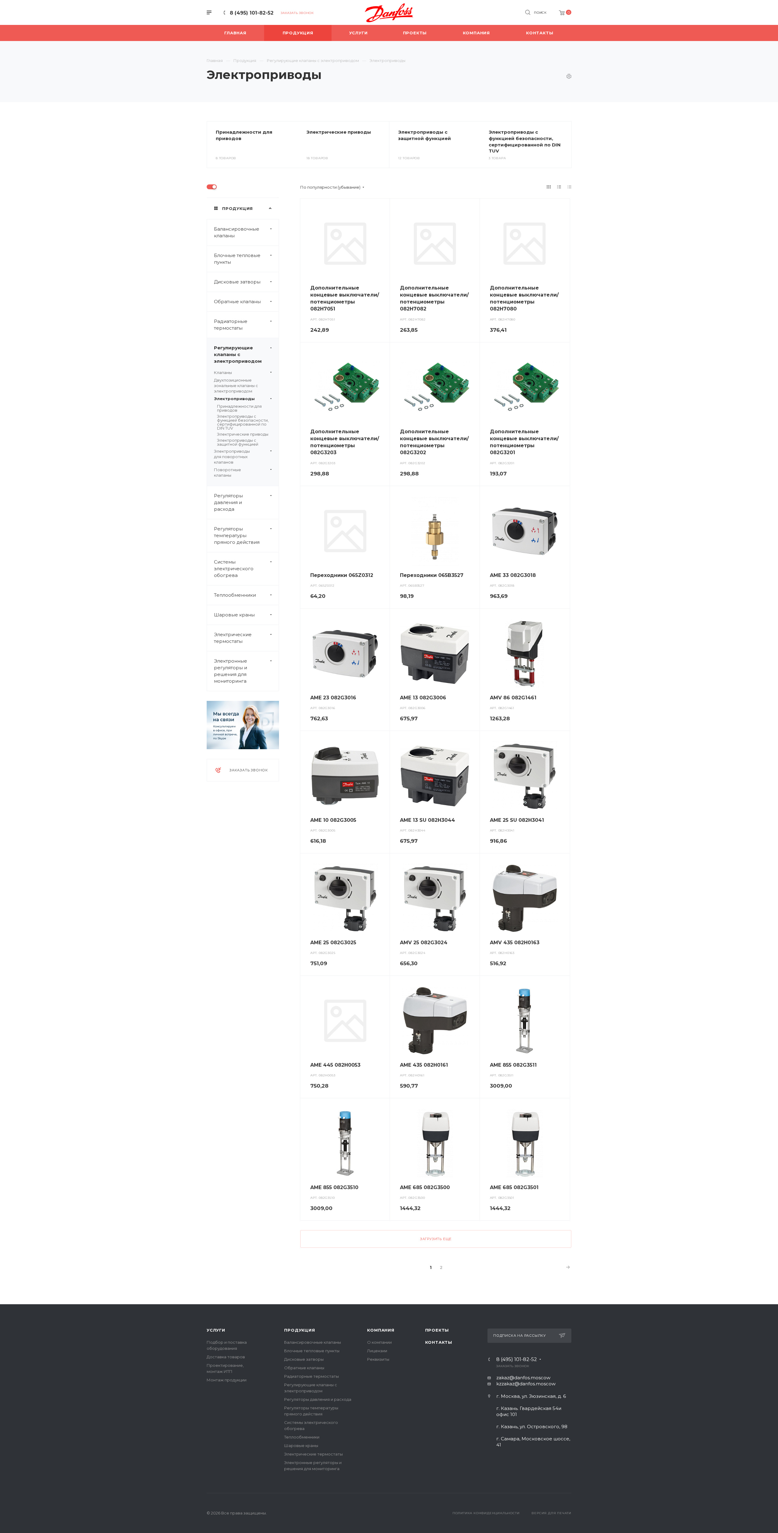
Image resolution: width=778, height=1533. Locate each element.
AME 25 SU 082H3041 (517, 820)
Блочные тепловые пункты (237, 258)
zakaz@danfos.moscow (523, 1377)
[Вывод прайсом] (569, 186)
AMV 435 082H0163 (514, 942)
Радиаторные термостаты (230, 324)
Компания (380, 1330)
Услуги (216, 1330)
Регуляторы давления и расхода (228, 502)
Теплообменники (235, 595)
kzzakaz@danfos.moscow (526, 1384)
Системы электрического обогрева (233, 568)
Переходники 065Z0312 (341, 575)
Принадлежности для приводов (239, 408)
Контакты (438, 1342)
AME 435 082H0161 (424, 1065)
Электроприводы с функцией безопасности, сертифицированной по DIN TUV (525, 141)
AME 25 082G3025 (333, 942)
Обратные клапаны (237, 301)
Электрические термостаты (233, 638)
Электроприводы (234, 398)
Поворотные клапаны (227, 472)
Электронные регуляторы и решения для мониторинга (230, 671)
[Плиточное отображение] (548, 186)
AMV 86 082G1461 (513, 698)
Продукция (299, 1330)
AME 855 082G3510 (334, 1187)
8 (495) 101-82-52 (252, 13)
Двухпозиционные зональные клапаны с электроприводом (236, 385)
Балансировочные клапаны (236, 232)
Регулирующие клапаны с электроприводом (238, 354)
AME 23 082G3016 (333, 698)
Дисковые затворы (237, 282)
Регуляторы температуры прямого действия (237, 535)
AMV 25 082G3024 (423, 942)
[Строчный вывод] (559, 186)
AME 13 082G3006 (423, 698)
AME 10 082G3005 (333, 820)
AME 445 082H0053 (335, 1065)
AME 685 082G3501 (514, 1187)
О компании (379, 1342)
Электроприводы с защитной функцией (424, 135)
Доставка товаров (226, 1356)
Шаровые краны (234, 615)
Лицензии (377, 1350)
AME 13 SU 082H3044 (427, 820)
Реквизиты (378, 1359)
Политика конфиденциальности (486, 1513)
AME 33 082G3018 (513, 575)
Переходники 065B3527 (431, 575)
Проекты (437, 1330)
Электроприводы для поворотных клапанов (232, 457)
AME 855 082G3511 (513, 1065)
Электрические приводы (338, 132)
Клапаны (223, 372)
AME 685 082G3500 (425, 1187)
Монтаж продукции (226, 1379)
